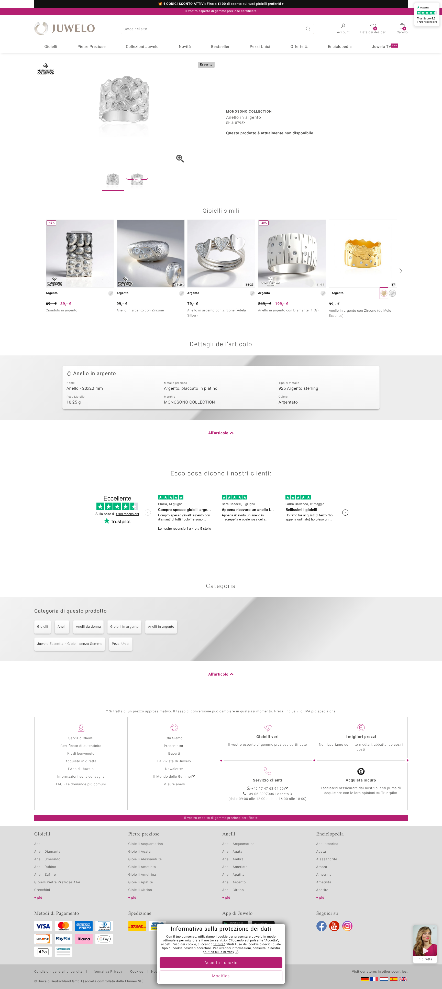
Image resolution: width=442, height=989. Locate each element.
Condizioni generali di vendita (58, 972)
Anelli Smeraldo (47, 859)
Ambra (321, 867)
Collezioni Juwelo (142, 47)
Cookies (136, 972)
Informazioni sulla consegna (81, 776)
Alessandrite (326, 859)
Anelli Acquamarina (238, 844)
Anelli (62, 626)
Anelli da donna (88, 626)
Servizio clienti (267, 780)
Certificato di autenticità (80, 746)
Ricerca (309, 29)
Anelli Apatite (233, 874)
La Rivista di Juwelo (174, 761)
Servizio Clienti (80, 738)
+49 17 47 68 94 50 (268, 788)
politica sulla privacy (218, 952)
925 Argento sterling (298, 388)
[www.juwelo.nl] (384, 979)
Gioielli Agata (139, 851)
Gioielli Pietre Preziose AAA (57, 882)
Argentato (288, 402)
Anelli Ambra (233, 859)
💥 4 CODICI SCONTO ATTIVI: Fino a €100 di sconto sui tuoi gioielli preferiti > (221, 4)
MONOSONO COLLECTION (189, 402)
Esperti (174, 753)
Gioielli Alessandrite (145, 859)
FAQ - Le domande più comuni (81, 784)
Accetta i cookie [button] (221, 963)
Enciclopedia (340, 47)
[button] (343, 29)
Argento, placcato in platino (190, 388)
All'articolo (218, 433)
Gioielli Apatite (140, 882)
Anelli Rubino (45, 867)
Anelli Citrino (233, 890)
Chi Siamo (174, 738)
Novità (185, 47)
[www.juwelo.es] (393, 979)
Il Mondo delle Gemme (172, 776)
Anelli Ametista (235, 867)
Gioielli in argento (124, 626)
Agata (321, 851)
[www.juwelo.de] (365, 979)
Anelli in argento (161, 626)
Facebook (321, 926)
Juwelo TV (384, 47)
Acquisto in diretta (80, 761)
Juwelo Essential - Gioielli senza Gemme (69, 644)
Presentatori (174, 746)
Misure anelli (174, 784)
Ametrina (324, 874)
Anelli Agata (232, 851)
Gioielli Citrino (140, 890)
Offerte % (299, 47)
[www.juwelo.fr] (374, 979)
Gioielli (50, 47)
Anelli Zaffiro (45, 874)
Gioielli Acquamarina (145, 844)
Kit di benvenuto (80, 753)
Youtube (334, 926)
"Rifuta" (219, 944)
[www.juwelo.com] (403, 979)
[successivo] (400, 270)
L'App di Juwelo (81, 769)
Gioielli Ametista (142, 867)
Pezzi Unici (260, 47)
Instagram (347, 926)
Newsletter (174, 769)
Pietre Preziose (92, 47)
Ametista (324, 882)
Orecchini (42, 890)
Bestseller (220, 47)
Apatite (322, 890)
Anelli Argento (234, 882)
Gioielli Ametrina (142, 874)
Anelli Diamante (47, 851)
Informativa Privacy (106, 972)
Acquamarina (327, 844)
